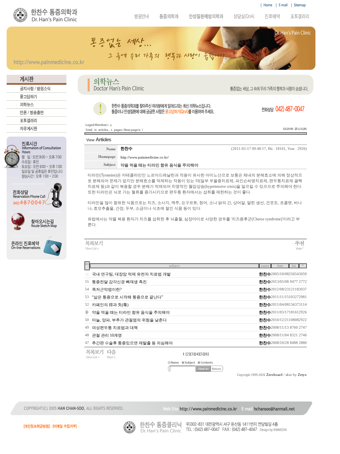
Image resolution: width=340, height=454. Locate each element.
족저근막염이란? (107, 289)
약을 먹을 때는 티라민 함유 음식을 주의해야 (131, 312)
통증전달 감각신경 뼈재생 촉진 (119, 282)
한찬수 (126, 148)
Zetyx (302, 375)
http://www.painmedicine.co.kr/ (145, 157)
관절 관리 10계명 (107, 335)
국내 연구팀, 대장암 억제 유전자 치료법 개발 (131, 274)
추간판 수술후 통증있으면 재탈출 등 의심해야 (132, 343)
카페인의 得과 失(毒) (110, 304)
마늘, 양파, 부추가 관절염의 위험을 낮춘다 (129, 320)
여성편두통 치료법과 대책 (115, 327)
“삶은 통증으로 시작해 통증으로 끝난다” (127, 297)
